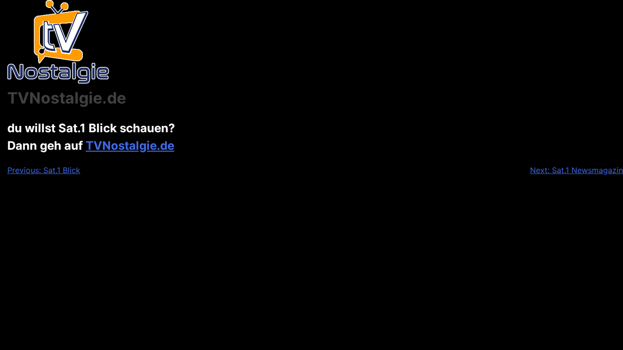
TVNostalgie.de (130, 146)
